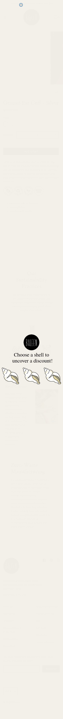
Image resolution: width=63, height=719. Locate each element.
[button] (10, 375)
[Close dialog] (21, 4)
